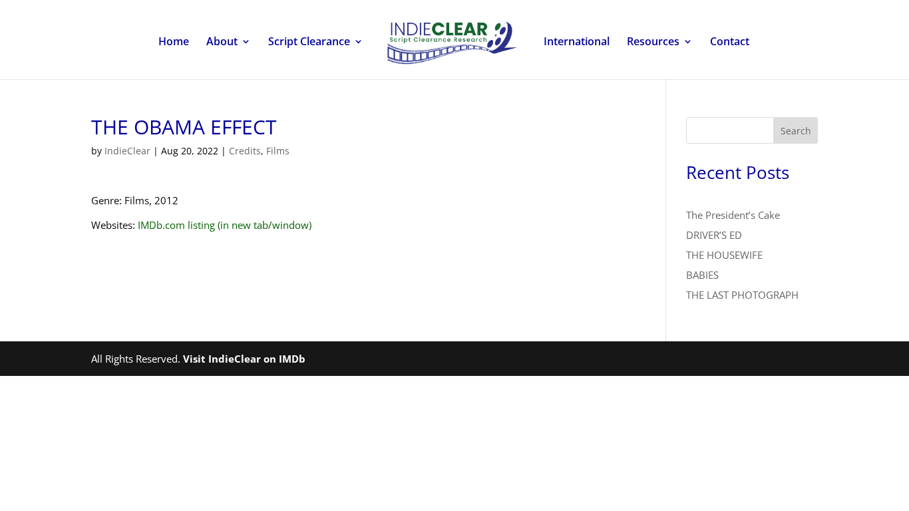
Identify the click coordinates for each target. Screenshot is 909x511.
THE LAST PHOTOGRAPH (742, 294)
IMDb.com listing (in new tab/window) (224, 225)
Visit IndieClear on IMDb (244, 358)
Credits (245, 150)
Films (277, 150)
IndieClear (127, 150)
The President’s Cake (733, 215)
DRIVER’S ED (714, 235)
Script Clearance (309, 43)
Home (173, 43)
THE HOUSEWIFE (724, 254)
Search (796, 130)
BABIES (702, 274)
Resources (653, 43)
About (222, 43)
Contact (729, 43)
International (577, 43)
